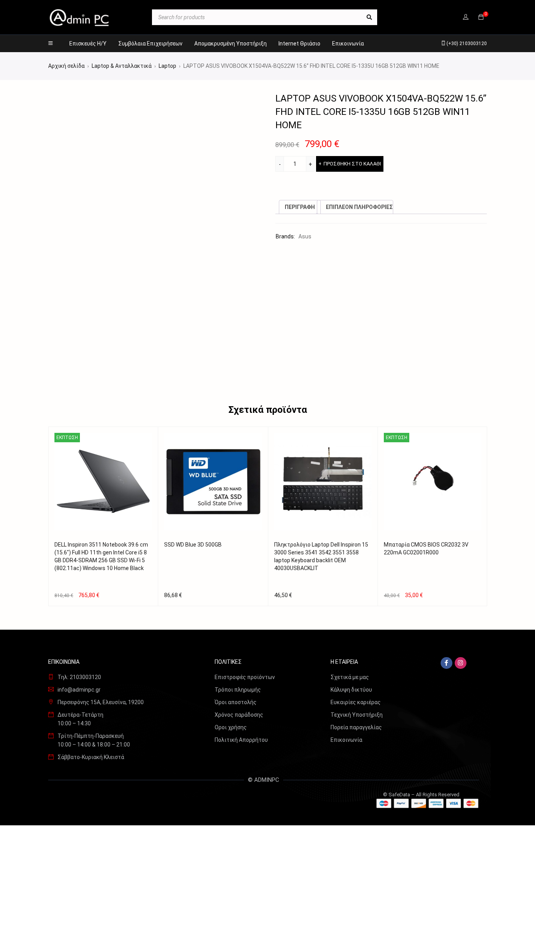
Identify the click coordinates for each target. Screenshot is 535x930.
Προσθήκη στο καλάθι (352, 164)
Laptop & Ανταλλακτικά (122, 66)
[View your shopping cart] (481, 17)
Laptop (167, 66)
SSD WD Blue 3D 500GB (193, 544)
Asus (304, 236)
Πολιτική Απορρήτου (241, 740)
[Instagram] (460, 663)
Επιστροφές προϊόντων (245, 677)
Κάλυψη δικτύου (351, 690)
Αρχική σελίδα (66, 66)
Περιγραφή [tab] (300, 207)
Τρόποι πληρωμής (238, 690)
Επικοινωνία (346, 740)
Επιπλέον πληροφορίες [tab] (359, 207)
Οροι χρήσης (231, 727)
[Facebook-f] (446, 663)
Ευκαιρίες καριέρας (356, 702)
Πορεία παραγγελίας (356, 727)
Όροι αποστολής (236, 702)
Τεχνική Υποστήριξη (357, 715)
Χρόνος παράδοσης (239, 715)
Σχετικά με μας (350, 677)
